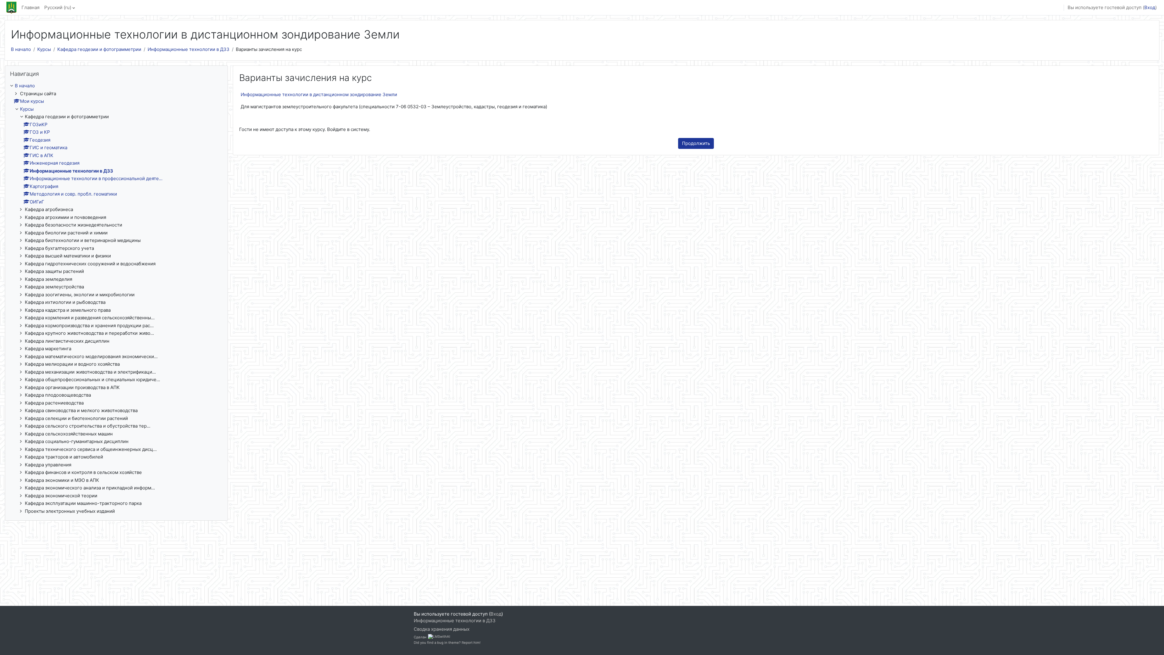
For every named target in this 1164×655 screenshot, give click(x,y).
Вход (1149, 7)
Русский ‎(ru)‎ (57, 7)
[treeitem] (116, 298)
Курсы (44, 49)
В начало (21, 49)
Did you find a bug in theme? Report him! (447, 642)
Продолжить (696, 143)
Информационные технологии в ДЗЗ (188, 49)
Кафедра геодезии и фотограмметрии (99, 49)
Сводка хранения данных (442, 629)
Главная (30, 7)
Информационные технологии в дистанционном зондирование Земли (319, 94)
